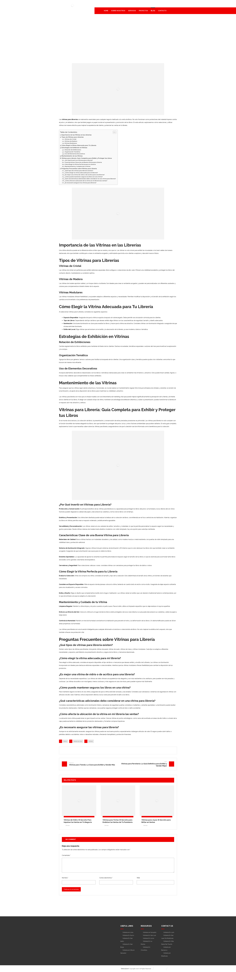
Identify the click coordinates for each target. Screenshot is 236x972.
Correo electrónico (106, 878)
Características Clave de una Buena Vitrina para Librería (83, 162)
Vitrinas (91, 741)
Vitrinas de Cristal (70, 139)
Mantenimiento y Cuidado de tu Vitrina (77, 166)
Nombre (65, 878)
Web (138, 878)
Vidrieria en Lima (128, 932)
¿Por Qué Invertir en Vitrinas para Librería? (79, 160)
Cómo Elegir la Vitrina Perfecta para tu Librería (80, 164)
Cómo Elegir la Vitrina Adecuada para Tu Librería (78, 145)
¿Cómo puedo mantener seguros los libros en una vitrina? (84, 176)
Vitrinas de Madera (71, 141)
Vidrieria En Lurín (168, 932)
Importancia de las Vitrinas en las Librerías (76, 135)
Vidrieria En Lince (148, 938)
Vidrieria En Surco (128, 935)
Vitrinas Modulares (71, 143)
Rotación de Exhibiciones (73, 149)
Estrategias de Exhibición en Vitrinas (74, 147)
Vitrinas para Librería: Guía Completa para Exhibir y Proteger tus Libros (87, 158)
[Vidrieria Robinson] (72, 5)
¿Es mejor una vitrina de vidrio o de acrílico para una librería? (84, 174)
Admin (65, 741)
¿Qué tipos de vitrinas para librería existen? (79, 170)
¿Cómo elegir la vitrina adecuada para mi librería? (81, 172)
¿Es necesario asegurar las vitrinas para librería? (80, 182)
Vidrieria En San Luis (149, 935)
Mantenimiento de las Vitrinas (72, 156)
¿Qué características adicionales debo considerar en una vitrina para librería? (90, 178)
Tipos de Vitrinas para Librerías (72, 137)
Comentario (66, 855)
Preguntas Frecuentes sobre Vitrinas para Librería (79, 168)
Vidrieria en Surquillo (149, 932)
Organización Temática (72, 152)
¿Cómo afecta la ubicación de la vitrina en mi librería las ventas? (86, 180)
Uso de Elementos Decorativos (75, 153)
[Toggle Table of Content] (113, 132)
